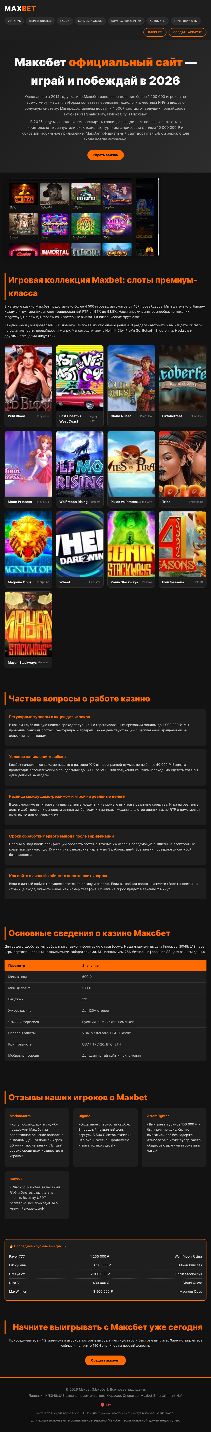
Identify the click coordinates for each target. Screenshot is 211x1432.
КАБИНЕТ (155, 32)
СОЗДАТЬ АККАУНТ (187, 32)
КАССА (65, 20)
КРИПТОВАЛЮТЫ (186, 20)
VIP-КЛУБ (14, 20)
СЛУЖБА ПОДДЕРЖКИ (126, 20)
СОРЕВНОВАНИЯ (40, 20)
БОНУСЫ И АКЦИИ (90, 20)
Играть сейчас (105, 155)
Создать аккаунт (105, 1360)
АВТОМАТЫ (157, 20)
